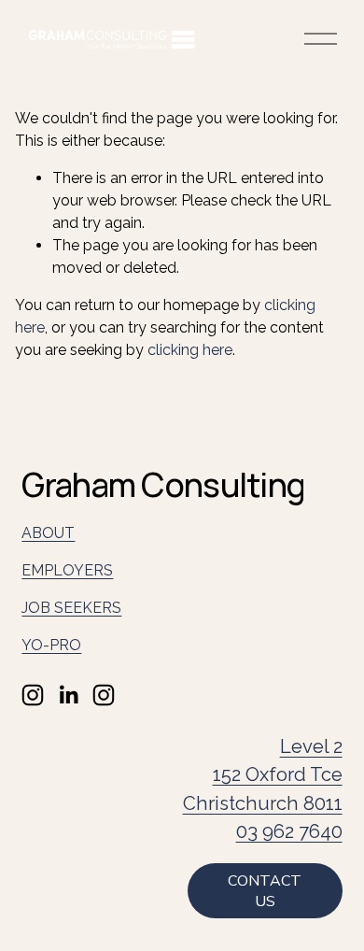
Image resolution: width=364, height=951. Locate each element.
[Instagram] (32, 695)
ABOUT (48, 533)
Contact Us (264, 891)
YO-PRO (51, 645)
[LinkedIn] (68, 695)
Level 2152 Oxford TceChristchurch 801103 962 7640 (263, 789)
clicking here (189, 350)
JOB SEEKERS (71, 608)
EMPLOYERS (67, 570)
